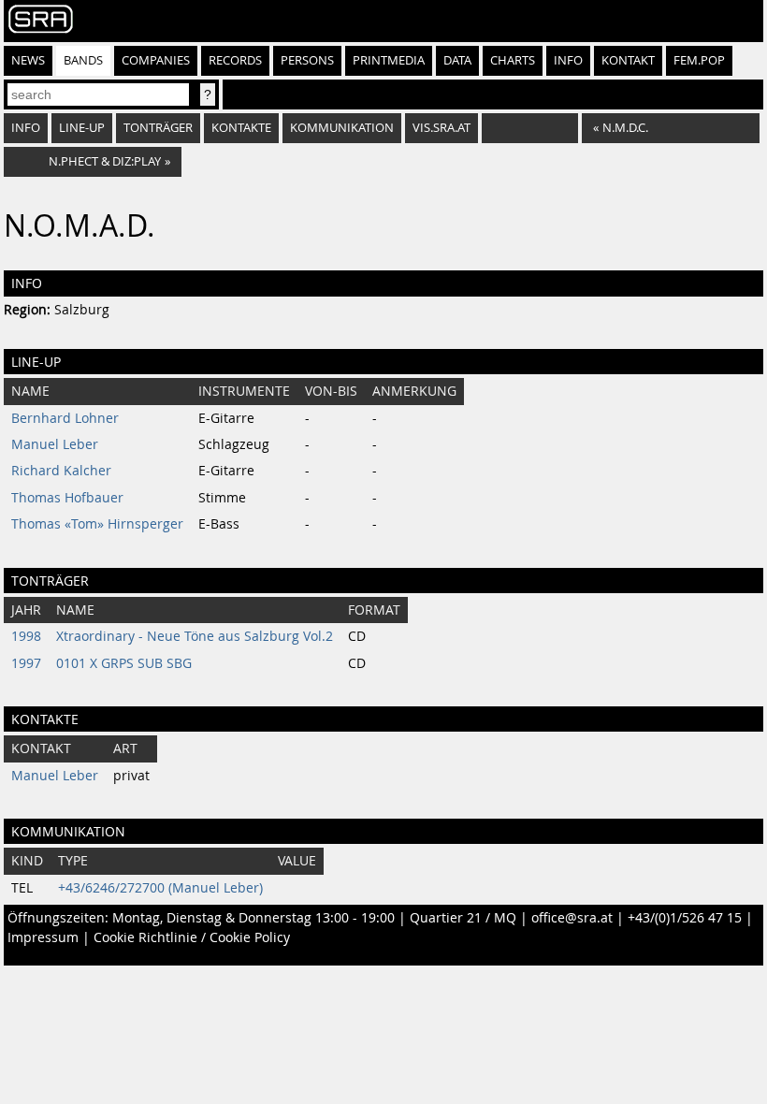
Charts (512, 60)
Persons (307, 60)
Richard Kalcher (61, 470)
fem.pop (699, 60)
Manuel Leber (54, 444)
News (28, 60)
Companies (156, 60)
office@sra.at (572, 917)
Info (568, 60)
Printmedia (389, 60)
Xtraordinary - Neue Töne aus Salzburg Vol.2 (194, 636)
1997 (26, 663)
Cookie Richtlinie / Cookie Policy (192, 937)
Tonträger (158, 128)
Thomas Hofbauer (67, 497)
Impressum (43, 937)
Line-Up (82, 128)
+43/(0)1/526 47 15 (685, 917)
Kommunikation (342, 128)
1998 (26, 636)
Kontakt (628, 60)
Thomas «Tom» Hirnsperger (97, 524)
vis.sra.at (441, 128)
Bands (83, 60)
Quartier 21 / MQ (463, 917)
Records (235, 60)
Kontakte (241, 128)
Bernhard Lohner (65, 418)
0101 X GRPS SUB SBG (124, 663)
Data (457, 60)
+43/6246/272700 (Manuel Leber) (160, 887)
